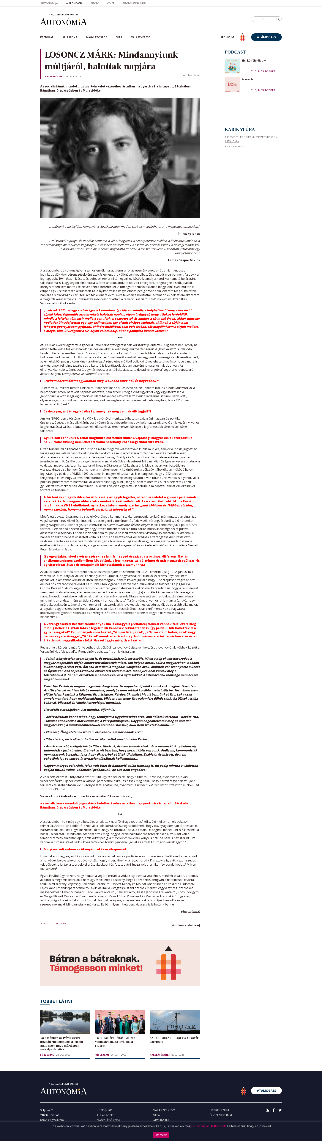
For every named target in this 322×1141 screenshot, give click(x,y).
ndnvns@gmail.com (52, 1120)
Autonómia (74, 3)
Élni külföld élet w (254, 60)
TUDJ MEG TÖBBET (263, 71)
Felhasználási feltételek (208, 1126)
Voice (111, 3)
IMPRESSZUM (219, 1110)
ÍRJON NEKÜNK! (221, 1115)
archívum (227, 37)
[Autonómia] (63, 19)
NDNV (95, 3)
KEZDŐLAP (104, 1110)
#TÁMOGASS (266, 37)
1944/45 (44, 923)
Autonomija (49, 3)
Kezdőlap (46, 37)
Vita (119, 37)
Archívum (161, 1120)
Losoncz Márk (58, 923)
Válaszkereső (141, 37)
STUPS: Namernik (245, 137)
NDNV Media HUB (134, 3)
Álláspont (69, 37)
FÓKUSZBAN (47, 1055)
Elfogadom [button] (161, 1135)
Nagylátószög (96, 37)
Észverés (248, 79)
